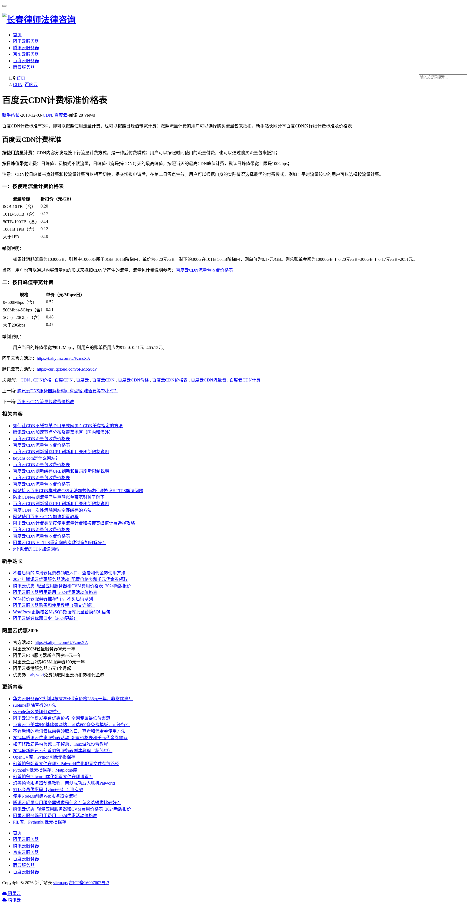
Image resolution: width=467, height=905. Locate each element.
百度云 (31, 84)
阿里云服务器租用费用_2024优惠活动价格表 (55, 592)
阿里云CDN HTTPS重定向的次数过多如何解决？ (59, 542)
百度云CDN (103, 380)
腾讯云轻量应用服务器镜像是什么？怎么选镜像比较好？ (67, 802)
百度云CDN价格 (133, 380)
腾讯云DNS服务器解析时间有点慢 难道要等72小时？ (67, 391)
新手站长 (10, 115)
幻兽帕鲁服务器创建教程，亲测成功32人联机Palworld (64, 783)
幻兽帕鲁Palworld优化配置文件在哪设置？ (53, 776)
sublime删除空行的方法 (34, 705)
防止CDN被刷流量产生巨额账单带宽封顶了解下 (59, 497)
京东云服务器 (26, 54)
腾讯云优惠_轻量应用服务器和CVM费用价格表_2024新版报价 (72, 586)
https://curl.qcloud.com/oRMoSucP (67, 369)
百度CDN (64, 380)
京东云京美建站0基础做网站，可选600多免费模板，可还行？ (71, 724)
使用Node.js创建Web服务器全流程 (45, 796)
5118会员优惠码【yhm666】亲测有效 (48, 789)
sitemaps (60, 882)
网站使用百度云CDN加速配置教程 (46, 516)
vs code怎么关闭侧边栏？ (37, 711)
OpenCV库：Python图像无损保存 (44, 757)
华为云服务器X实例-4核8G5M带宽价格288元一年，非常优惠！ (73, 698)
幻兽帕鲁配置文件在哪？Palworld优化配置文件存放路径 (66, 763)
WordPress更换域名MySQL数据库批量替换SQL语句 (61, 612)
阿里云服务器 (26, 41)
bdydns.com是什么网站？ (36, 458)
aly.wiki (37, 675)
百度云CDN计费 (245, 380)
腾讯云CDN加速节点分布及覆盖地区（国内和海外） (63, 432)
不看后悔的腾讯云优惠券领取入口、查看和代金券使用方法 (69, 573)
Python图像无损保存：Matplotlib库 (45, 770)
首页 (17, 34)
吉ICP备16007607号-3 (89, 882)
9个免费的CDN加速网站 (36, 549)
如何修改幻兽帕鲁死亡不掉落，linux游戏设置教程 (60, 744)
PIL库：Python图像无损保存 (39, 822)
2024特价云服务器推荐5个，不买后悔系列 (53, 599)
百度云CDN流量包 (208, 380)
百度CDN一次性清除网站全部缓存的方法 (52, 510)
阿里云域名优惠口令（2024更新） (45, 618)
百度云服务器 (26, 60)
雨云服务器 (24, 67)
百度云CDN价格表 (170, 380)
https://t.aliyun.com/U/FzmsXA (63, 358)
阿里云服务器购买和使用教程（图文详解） (54, 605)
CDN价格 (42, 380)
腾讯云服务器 (26, 47)
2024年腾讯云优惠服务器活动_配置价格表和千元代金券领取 (70, 579)
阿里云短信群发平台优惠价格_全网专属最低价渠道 (61, 718)
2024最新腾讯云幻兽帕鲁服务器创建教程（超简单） (62, 750)
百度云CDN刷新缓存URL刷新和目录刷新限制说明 (61, 451)
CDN (17, 84)
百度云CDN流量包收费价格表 (204, 270)
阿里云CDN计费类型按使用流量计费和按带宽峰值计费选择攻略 (74, 523)
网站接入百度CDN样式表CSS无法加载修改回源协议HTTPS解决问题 (78, 490)
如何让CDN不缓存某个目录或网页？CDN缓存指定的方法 (68, 425)
